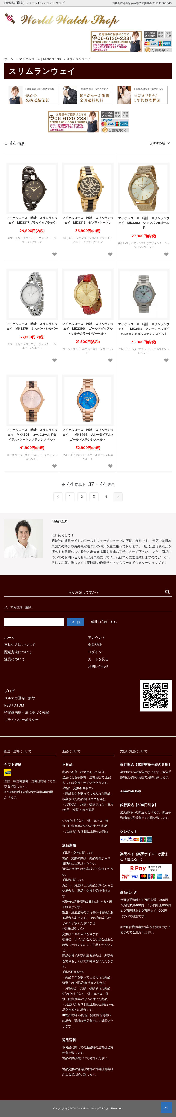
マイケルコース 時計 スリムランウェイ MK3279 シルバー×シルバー (32, 326)
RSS (7, 705)
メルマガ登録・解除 (19, 698)
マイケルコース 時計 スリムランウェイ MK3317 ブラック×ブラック (32, 220)
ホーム (8, 59)
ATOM (19, 705)
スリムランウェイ (79, 59)
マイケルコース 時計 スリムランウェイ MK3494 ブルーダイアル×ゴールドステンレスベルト (87, 434)
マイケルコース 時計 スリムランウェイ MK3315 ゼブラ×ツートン (87, 220)
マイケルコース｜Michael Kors (40, 59)
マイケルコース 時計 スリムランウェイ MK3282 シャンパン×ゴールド (143, 222)
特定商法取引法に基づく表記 (26, 712)
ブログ (9, 691)
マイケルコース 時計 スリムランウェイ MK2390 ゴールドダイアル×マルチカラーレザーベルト (87, 328)
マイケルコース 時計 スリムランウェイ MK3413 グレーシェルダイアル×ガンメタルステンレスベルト (143, 328)
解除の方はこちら (104, 622)
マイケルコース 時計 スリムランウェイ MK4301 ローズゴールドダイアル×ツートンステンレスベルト (32, 434)
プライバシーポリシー (21, 720)
